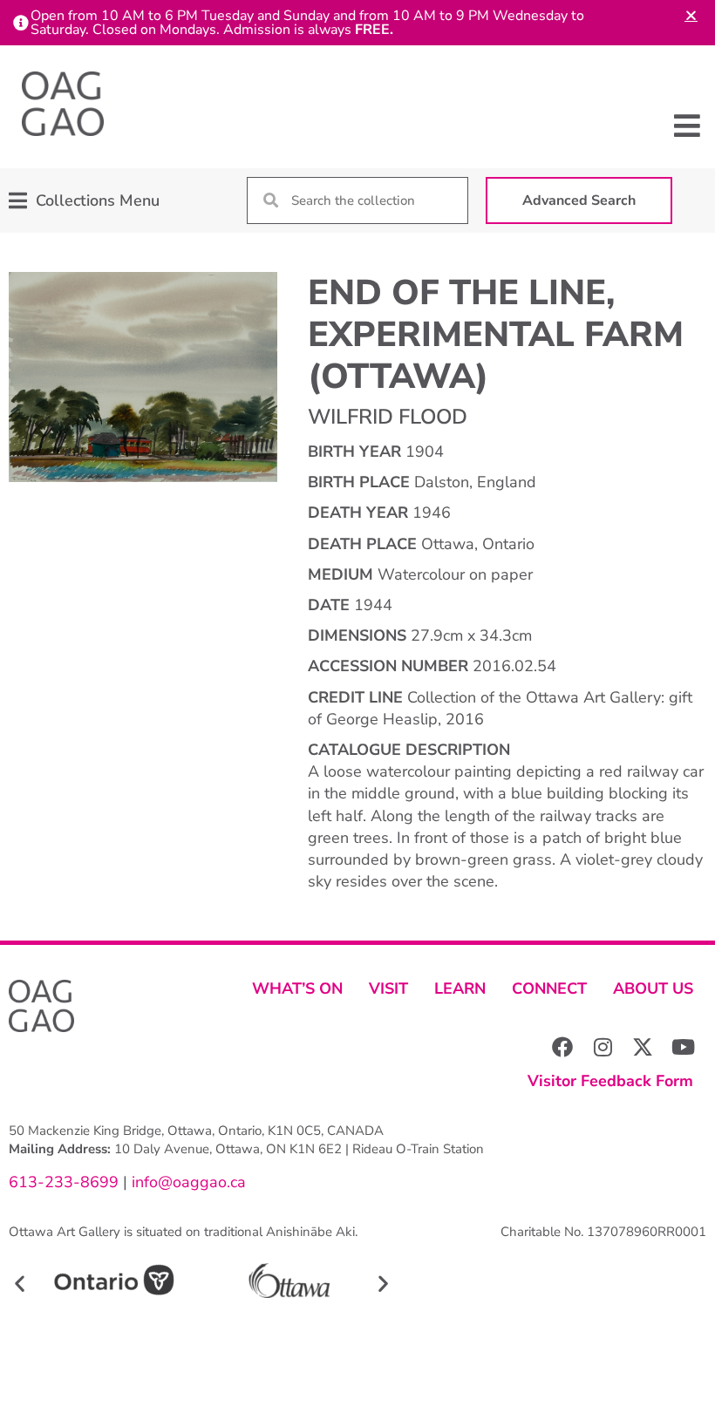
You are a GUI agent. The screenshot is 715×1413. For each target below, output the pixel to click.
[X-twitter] (642, 1046)
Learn (460, 988)
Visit (388, 988)
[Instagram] (602, 1046)
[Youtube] (682, 1046)
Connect (549, 988)
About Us (653, 988)
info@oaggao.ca (186, 1182)
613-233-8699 (64, 1182)
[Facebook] (562, 1046)
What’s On (297, 988)
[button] (686, 126)
